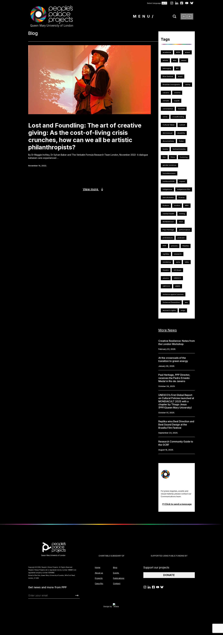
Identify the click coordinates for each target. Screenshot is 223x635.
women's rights (169, 310)
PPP (164, 246)
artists (165, 60)
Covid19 (181, 109)
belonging (167, 68)
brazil (180, 76)
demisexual (167, 133)
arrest (187, 52)
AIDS (178, 52)
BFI (177, 68)
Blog (115, 567)
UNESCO (177, 278)
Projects (99, 578)
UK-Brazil (177, 270)
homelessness (169, 173)
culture (182, 125)
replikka (166, 254)
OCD (181, 222)
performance (184, 230)
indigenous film (183, 189)
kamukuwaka (168, 197)
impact (182, 181)
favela (165, 149)
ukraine (166, 278)
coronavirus (168, 109)
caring (187, 84)
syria (178, 262)
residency (167, 262)
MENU (142, 16)
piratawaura (168, 238)
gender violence (169, 165)
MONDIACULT (168, 222)
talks (187, 262)
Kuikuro (166, 205)
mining (182, 214)
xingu (183, 310)
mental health (168, 214)
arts (174, 60)
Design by (107, 606)
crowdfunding (178, 117)
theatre (166, 270)
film (164, 157)
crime (165, 117)
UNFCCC (166, 286)
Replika (185, 246)
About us (99, 573)
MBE (187, 205)
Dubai (181, 141)
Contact (116, 583)
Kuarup (182, 197)
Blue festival (168, 76)
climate (166, 101)
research (178, 254)
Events (116, 573)
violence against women (173, 294)
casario (166, 93)
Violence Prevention (171, 302)
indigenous (167, 189)
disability (181, 133)
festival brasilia (179, 149)
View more (91, 189)
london (177, 205)
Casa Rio (99, 583)
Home (97, 567)
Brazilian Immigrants (171, 84)
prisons (174, 246)
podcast (181, 238)
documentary (168, 141)
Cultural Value (168, 125)
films (173, 157)
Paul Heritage (168, 230)
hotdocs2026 (168, 181)
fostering (184, 157)
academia (167, 52)
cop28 (176, 101)
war (186, 302)
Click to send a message (178, 504)
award (183, 60)
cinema (177, 93)
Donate (169, 575)
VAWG (177, 286)
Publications (118, 578)
